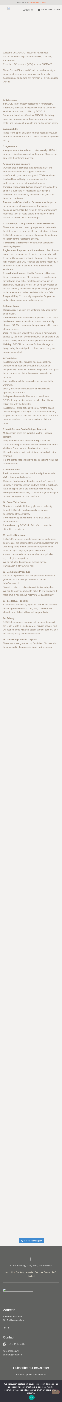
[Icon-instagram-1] (13, 1327)
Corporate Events (42, 1272)
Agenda (29, 1272)
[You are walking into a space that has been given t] (11, 1048)
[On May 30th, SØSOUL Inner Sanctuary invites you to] (51, 1098)
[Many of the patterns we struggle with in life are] (31, 811)
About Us (9, 1272)
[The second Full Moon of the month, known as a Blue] (51, 803)
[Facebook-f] (9, 1327)
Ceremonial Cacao (37, 2)
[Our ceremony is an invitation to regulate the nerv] (31, 1027)
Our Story (20, 1272)
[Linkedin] (4, 1327)
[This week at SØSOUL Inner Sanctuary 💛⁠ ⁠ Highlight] (11, 704)
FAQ (54, 1272)
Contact (31, 1276)
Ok (31, 1397)
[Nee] (56, 1392)
